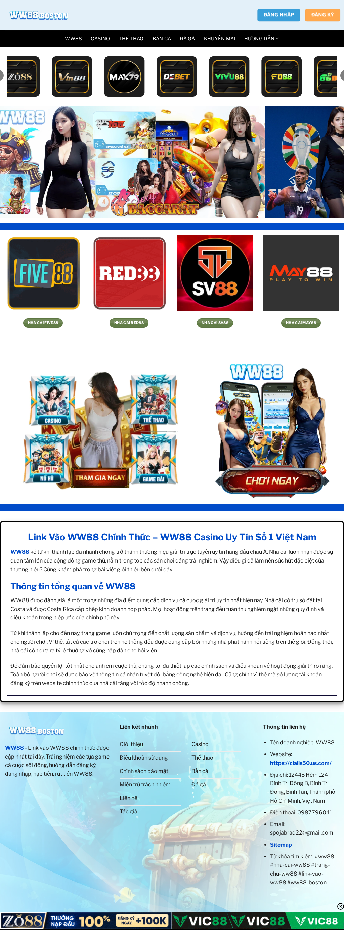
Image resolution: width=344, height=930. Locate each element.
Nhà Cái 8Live (301, 323)
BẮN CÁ (162, 39)
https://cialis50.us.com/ (301, 763)
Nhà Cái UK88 (43, 323)
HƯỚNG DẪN (259, 39)
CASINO (100, 39)
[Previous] (15, 162)
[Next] (328, 162)
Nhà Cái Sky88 (129, 323)
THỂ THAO (131, 39)
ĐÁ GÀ (187, 39)
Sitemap (281, 845)
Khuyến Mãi (219, 39)
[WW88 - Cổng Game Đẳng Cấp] (38, 15)
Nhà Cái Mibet (215, 323)
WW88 (73, 39)
